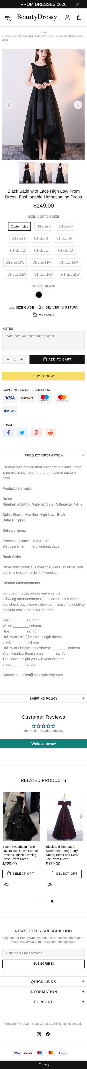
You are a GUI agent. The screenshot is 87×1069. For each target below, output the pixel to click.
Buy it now (43, 376)
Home (43, 32)
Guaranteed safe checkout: (27, 390)
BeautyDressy (36, 17)
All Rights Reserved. (67, 1023)
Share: (8, 425)
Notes (7, 328)
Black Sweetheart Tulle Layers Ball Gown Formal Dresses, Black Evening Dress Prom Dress (20, 853)
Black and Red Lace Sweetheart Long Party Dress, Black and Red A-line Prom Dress (63, 853)
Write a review (43, 743)
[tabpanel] (22, 845)
